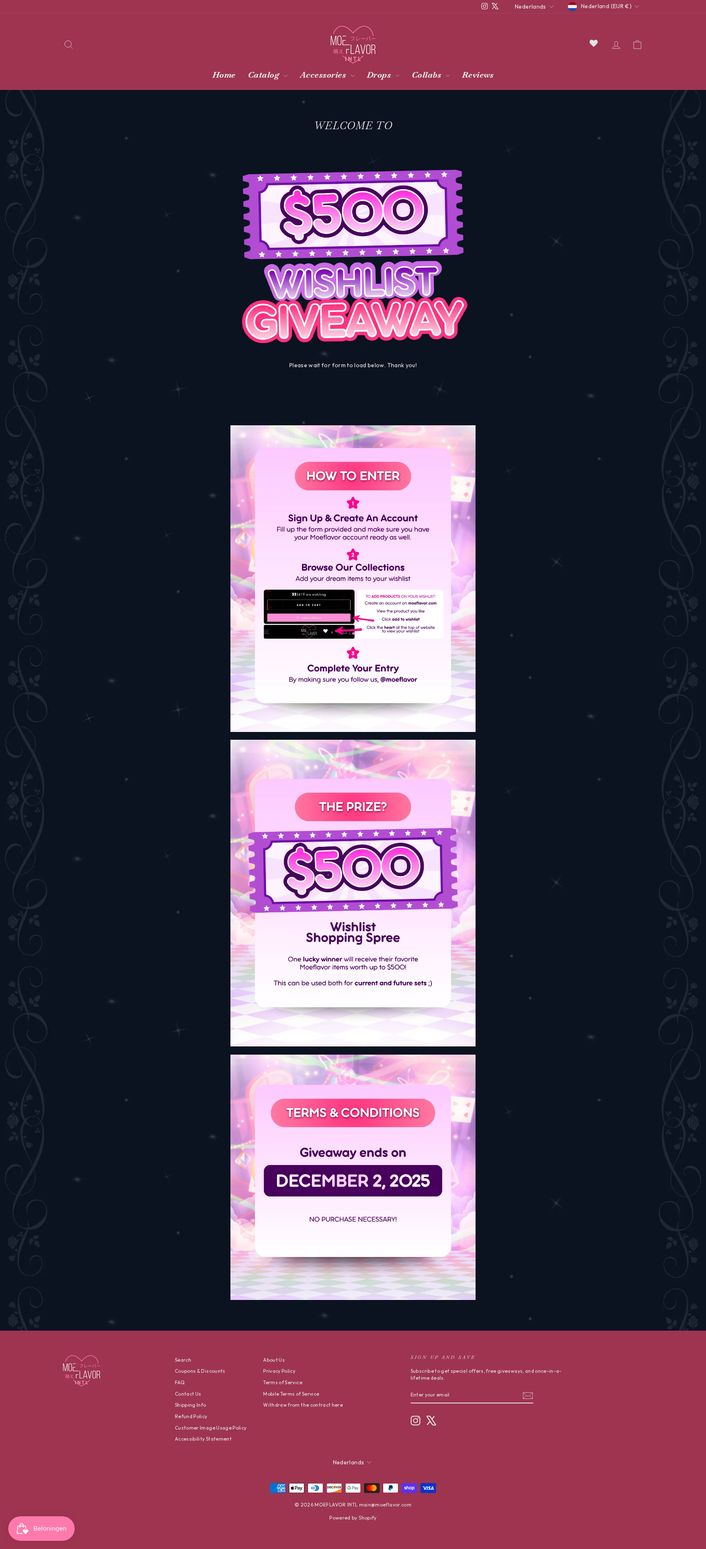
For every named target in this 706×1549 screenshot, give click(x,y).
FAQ (180, 1382)
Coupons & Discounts (200, 1371)
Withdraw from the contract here (303, 1405)
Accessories (324, 75)
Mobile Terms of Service (291, 1394)
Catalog (265, 75)
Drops (380, 75)
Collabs (428, 75)
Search (183, 1360)
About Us (274, 1360)
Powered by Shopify (352, 1518)
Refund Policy (191, 1416)
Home (224, 75)
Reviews (478, 75)
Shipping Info (190, 1405)
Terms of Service (282, 1382)
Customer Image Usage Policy (210, 1428)
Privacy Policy (279, 1371)
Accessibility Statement (203, 1439)
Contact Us (188, 1394)
